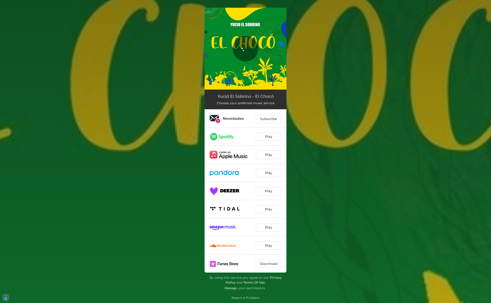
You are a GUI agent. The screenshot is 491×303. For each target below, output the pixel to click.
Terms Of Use (254, 282)
